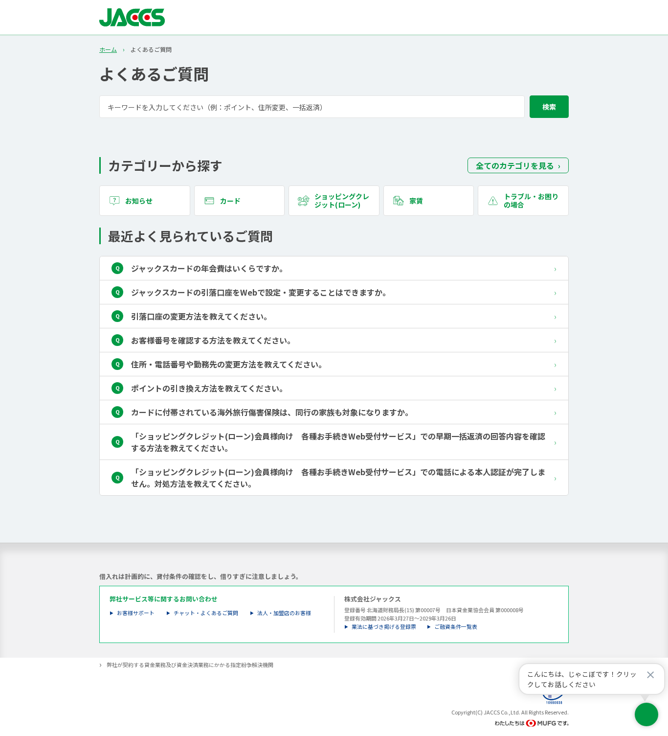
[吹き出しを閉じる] (650, 675)
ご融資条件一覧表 (455, 626)
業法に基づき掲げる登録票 (384, 626)
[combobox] (334, 106)
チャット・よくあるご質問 (206, 613)
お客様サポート (136, 613)
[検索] (549, 106)
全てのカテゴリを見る (515, 165)
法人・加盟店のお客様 (284, 613)
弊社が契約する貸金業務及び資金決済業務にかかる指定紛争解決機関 (190, 664)
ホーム (108, 49)
